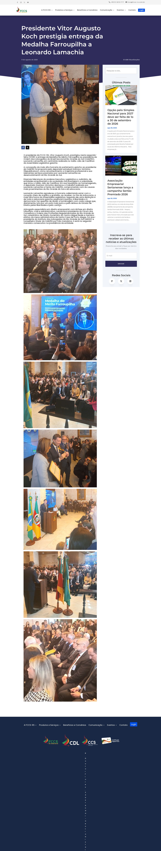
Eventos (120, 10)
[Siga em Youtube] (28, 2)
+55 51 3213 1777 (117, 2)
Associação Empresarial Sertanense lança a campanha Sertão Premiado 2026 (120, 187)
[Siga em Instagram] (21, 2)
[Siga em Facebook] (17, 2)
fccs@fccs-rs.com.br (136, 2)
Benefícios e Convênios (87, 10)
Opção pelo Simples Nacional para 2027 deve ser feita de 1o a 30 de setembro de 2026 (120, 116)
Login (141, 10)
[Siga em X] (24, 2)
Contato (132, 10)
